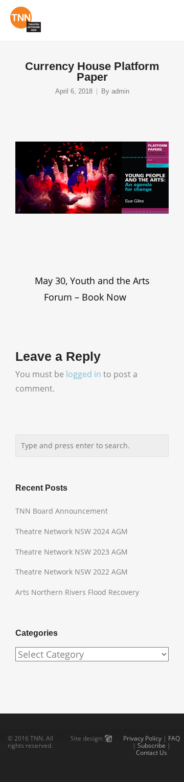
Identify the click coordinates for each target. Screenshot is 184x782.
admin (120, 91)
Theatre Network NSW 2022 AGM (71, 572)
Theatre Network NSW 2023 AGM (71, 552)
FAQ (174, 738)
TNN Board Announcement (61, 511)
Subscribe (151, 745)
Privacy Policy (142, 738)
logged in (83, 374)
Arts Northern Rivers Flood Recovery (77, 592)
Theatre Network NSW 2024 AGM (71, 531)
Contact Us (151, 752)
